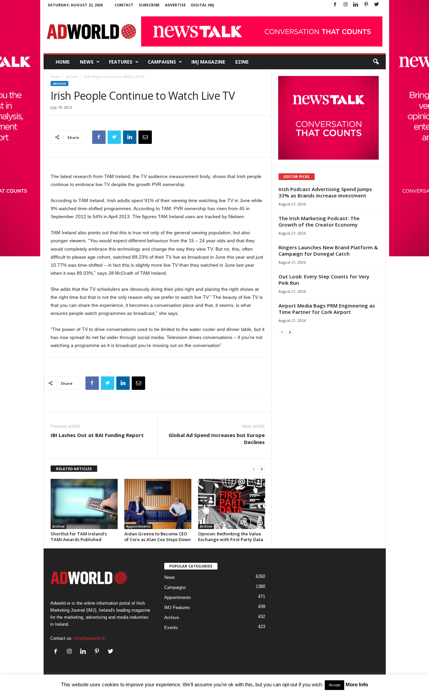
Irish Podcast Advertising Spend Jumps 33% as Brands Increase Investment (325, 192)
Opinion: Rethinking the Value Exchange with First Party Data (230, 536)
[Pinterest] (366, 5)
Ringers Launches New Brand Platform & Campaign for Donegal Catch (328, 250)
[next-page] (261, 468)
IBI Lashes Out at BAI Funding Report (97, 435)
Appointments (138, 526)
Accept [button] (334, 685)
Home (63, 62)
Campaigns (162, 62)
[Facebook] (335, 5)
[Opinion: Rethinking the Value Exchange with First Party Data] (231, 504)
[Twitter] (377, 5)
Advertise (175, 4)
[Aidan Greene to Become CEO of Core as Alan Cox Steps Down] (157, 504)
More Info (357, 684)
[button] (375, 62)
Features (120, 62)
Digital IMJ (202, 4)
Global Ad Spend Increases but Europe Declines (217, 438)
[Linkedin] (356, 5)
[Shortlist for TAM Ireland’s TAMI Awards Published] (84, 504)
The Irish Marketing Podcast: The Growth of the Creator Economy (319, 221)
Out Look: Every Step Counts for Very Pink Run (324, 279)
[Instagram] (346, 5)
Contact (124, 4)
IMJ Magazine (208, 62)
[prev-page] (253, 468)
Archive (71, 76)
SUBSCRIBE (149, 4)
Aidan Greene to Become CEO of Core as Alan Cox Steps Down (157, 536)
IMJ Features (177, 607)
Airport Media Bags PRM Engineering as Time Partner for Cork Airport (327, 308)
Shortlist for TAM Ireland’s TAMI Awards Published (79, 536)
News (87, 62)
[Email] (145, 137)
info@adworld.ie (89, 638)
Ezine (242, 62)
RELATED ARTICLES (74, 468)
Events (171, 627)
